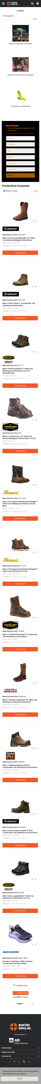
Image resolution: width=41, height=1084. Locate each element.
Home (21, 11)
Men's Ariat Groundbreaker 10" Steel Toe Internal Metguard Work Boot (19, 239)
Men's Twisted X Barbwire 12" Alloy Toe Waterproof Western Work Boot (20, 701)
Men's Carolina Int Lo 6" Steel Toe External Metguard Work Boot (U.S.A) (19, 437)
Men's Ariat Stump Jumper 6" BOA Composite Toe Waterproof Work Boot (20, 831)
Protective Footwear (19, 245)
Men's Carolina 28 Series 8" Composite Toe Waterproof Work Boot (20, 635)
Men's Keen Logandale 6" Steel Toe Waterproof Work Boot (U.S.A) (18, 897)
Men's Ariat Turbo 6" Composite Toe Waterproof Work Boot (19, 304)
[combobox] (20, 150)
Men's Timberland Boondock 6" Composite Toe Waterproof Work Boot (20, 766)
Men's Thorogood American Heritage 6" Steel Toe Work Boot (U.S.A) (20, 570)
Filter (35, 19)
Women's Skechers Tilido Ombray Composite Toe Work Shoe (18, 962)
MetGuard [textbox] (11, 169)
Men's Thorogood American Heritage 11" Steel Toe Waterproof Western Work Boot (20, 503)
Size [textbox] (9, 150)
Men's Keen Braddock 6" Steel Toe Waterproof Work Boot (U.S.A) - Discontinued (18, 370)
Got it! (19, 1079)
